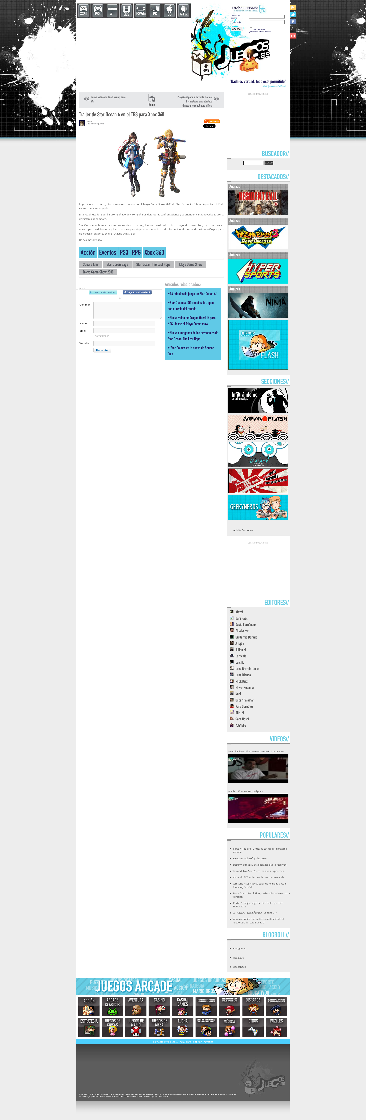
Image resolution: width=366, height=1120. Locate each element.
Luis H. (239, 663)
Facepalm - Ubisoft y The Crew (249, 858)
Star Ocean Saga (117, 265)
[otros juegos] (253, 1027)
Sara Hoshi (242, 720)
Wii (112, 14)
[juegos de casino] (159, 1006)
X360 (83, 14)
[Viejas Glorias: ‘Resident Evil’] (258, 214)
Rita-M (239, 713)
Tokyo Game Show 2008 (98, 272)
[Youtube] (293, 35)
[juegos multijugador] (206, 1027)
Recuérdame (259, 29)
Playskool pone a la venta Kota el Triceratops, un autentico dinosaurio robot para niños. (194, 102)
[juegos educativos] (276, 1006)
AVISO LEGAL (171, 1042)
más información (160, 1096)
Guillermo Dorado (246, 638)
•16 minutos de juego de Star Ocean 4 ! (192, 294)
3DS (126, 14)
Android (184, 14)
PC (155, 14)
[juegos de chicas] (112, 1027)
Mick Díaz (241, 682)
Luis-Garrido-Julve (247, 669)
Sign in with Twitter (103, 292)
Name (83, 323)
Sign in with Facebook (137, 292)
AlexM (239, 612)
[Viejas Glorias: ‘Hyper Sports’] (258, 282)
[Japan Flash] (258, 438)
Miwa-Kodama (244, 688)
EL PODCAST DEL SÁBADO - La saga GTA (255, 912)
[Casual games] (182, 1006)
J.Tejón (239, 644)
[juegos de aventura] (136, 1006)
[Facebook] (293, 21)
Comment (85, 304)
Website (84, 343)
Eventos (107, 253)
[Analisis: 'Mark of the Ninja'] (258, 317)
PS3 (97, 14)
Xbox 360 (154, 253)
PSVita (141, 14)
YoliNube (240, 726)
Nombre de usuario (235, 17)
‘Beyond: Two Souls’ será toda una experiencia (258, 871)
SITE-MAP (197, 1042)
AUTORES (208, 1042)
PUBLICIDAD (185, 1042)
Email (82, 330)
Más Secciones (244, 530)
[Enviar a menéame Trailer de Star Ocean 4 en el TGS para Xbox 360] (211, 122)
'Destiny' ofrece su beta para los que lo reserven (260, 864)
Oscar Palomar (244, 701)
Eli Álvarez (242, 631)
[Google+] (293, 28)
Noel (238, 694)
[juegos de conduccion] (206, 1006)
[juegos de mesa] (159, 1027)
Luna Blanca (243, 675)
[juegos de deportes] (229, 1006)
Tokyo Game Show (190, 265)
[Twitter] (293, 14)
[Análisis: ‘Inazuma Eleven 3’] (258, 248)
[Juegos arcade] (112, 1006)
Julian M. (241, 650)
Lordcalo (240, 657)
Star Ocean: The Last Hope (153, 265)
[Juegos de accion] (89, 1006)
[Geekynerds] (258, 518)
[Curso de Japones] (258, 492)
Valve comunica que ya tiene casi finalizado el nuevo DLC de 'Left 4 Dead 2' (258, 920)
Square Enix (90, 265)
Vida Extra (238, 957)
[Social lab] (258, 465)
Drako (89, 121)
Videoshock (239, 966)
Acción (88, 253)
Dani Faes (241, 619)
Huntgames (239, 948)
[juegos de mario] (136, 1027)
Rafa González (244, 707)
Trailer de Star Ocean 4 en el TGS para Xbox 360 (121, 115)
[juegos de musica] (229, 1027)
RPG (136, 253)
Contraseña (236, 22)
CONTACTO (158, 1042)
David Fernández (245, 625)
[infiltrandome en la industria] (258, 412)
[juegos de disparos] (253, 1006)
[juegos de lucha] (182, 1027)
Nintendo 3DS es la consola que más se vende (258, 877)
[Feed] (293, 7)
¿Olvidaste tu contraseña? (260, 32)
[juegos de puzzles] (276, 1027)
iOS (169, 14)
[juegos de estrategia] (89, 1027)
